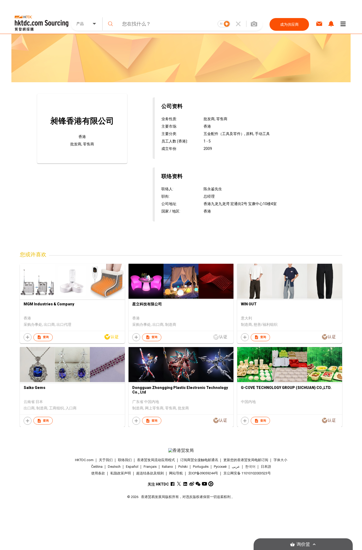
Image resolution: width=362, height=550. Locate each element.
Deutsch (114, 467)
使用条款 (98, 473)
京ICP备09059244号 (203, 473)
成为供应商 (289, 24)
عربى (236, 467)
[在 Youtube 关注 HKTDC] (204, 483)
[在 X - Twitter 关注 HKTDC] (179, 483)
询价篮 (303, 544)
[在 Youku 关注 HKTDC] (210, 483)
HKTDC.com (84, 460)
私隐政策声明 (120, 473)
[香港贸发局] (181, 450)
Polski (183, 467)
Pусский (220, 467)
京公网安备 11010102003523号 (247, 473)
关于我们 (106, 460)
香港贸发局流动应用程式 (156, 460)
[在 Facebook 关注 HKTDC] (172, 483)
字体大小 (280, 460)
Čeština (97, 467)
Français (150, 467)
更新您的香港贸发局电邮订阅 (245, 460)
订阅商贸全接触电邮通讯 (199, 460)
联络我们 (125, 460)
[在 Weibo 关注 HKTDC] (191, 483)
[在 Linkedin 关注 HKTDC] (185, 483)
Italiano (167, 467)
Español (132, 467)
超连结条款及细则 (150, 473)
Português (201, 467)
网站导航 (176, 473)
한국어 (250, 467)
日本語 (266, 467)
